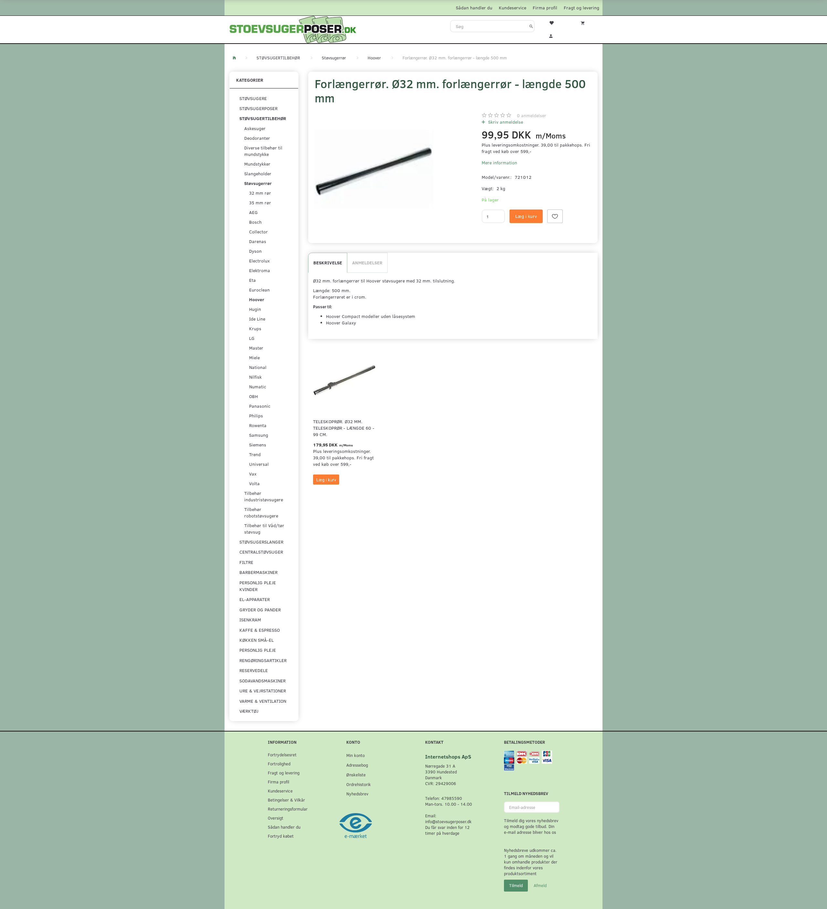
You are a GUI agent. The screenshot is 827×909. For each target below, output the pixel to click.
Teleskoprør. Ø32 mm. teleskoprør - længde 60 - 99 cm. (343, 427)
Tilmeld (516, 885)
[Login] (555, 35)
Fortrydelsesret (282, 754)
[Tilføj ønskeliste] (555, 216)
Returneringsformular (288, 809)
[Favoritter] (555, 22)
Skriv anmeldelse (505, 122)
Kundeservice (512, 8)
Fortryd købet (281, 836)
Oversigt (275, 818)
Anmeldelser (367, 263)
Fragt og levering (581, 8)
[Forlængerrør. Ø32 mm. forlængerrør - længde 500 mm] (374, 169)
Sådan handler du (474, 8)
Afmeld (540, 885)
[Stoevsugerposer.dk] (293, 28)
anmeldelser (531, 115)
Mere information (499, 162)
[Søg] (531, 26)
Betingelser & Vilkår (286, 799)
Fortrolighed (279, 763)
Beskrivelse (327, 263)
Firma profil (545, 8)
